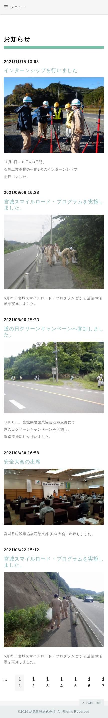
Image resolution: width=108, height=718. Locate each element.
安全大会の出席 (22, 461)
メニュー (17, 7)
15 (75, 682)
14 (61, 682)
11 (20, 682)
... (5, 679)
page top (93, 703)
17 (103, 682)
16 (89, 682)
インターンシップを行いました (41, 70)
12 (33, 682)
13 (47, 682)
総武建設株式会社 (42, 711)
